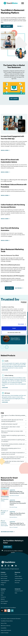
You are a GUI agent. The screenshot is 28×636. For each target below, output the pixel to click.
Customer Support (19, 590)
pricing (19, 26)
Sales (16, 592)
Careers (2, 592)
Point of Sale (3, 574)
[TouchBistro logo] (8, 562)
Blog (16, 574)
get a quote (6, 26)
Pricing (2, 584)
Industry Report (18, 576)
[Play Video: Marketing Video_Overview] (14, 87)
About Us (3, 590)
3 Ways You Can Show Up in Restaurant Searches (17, 513)
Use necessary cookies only (14, 332)
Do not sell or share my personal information (11, 618)
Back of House (4, 578)
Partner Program (4, 601)
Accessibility (3, 627)
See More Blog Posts (7, 531)
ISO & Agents (4, 603)
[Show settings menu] (24, 93)
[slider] (13, 93)
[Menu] (22, 3)
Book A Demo (5, 195)
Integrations (3, 582)
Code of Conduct (4, 632)
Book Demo (7, 546)
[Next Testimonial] (6, 347)
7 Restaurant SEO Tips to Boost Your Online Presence (17, 524)
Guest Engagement (5, 580)
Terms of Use (3, 623)
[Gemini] (9, 610)
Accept (14, 328)
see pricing (18, 288)
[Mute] (21, 93)
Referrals (3, 599)
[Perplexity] (12, 610)
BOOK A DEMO (5, 150)
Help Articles (17, 580)
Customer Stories (18, 578)
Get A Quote (14, 98)
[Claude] (5, 610)
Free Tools (17, 582)
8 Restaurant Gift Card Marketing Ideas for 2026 (17, 492)
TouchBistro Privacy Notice (7, 620)
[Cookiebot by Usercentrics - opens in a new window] (21, 302)
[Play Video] (4, 93)
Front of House (4, 576)
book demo (9, 288)
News (2, 595)
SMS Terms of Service (5, 625)
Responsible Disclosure (6, 630)
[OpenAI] (2, 610)
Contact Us (3, 597)
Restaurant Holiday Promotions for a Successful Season (18, 503)
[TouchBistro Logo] (11, 3)
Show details (21, 324)
